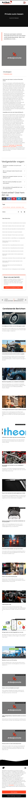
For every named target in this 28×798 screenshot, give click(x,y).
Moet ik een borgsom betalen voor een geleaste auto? (14, 177)
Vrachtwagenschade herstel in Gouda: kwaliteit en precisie (14, 409)
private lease (18, 207)
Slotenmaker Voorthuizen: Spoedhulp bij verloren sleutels (14, 222)
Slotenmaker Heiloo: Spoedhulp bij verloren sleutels (12, 251)
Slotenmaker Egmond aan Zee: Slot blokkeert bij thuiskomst (12, 265)
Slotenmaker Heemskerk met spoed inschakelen (12, 231)
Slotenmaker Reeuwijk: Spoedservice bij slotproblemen (13, 228)
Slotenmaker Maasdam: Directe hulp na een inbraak (12, 234)
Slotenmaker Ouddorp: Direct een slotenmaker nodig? (13, 225)
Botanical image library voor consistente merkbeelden (13, 381)
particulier (13, 207)
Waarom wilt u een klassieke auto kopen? (10, 687)
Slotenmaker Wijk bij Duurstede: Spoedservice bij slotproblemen (12, 261)
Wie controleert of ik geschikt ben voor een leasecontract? (14, 188)
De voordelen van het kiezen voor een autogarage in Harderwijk (12, 466)
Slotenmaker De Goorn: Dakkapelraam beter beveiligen (13, 269)
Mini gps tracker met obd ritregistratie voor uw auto (12, 632)
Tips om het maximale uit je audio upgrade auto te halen (13, 493)
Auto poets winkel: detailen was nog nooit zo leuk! (12, 548)
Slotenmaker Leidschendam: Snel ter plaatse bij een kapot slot (12, 254)
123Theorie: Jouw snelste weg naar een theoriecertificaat (13, 437)
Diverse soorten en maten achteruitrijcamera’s (11, 743)
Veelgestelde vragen (8, 73)
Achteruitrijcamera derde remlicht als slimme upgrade (13, 353)
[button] (25, 768)
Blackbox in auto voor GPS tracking (9, 660)
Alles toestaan (14, 792)
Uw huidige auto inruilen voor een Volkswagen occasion (13, 326)
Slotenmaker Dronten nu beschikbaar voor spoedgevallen (11, 241)
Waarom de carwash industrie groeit (9, 576)
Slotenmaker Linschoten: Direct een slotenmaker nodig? (13, 258)
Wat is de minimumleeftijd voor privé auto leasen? (14, 182)
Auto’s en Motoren (14, 18)
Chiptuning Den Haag (6, 604)
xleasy (23, 207)
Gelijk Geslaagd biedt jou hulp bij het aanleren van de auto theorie (14, 716)
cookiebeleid (11, 785)
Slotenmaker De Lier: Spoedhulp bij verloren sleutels (13, 244)
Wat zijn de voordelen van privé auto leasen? (14, 166)
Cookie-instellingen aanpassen (14, 795)
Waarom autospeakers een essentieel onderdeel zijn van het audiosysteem (13, 521)
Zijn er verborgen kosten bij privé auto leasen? (14, 171)
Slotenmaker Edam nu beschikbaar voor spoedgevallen (13, 238)
